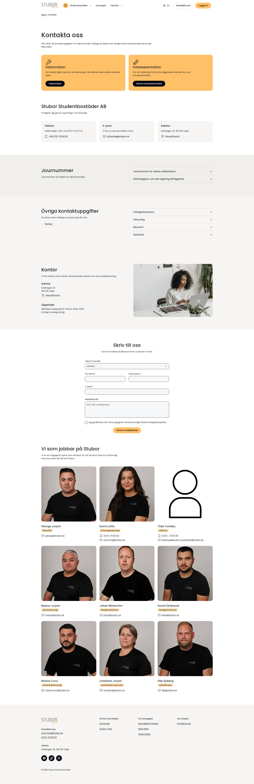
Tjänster (114, 5)
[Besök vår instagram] (59, 758)
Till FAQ (48, 224)
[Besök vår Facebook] (44, 758)
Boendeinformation (148, 723)
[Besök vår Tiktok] (52, 758)
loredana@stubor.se (114, 690)
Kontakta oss (183, 5)
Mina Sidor (143, 728)
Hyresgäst (101, 5)
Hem (43, 15)
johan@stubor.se (112, 615)
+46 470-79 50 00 (58, 136)
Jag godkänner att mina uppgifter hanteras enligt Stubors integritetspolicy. (127, 422)
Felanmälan (55, 83)
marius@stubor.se (54, 615)
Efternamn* (135, 373)
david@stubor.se (170, 615)
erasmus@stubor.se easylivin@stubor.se (182, 540)
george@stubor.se (55, 535)
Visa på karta (172, 136)
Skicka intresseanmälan (149, 83)
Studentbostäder (79, 5)
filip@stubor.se (169, 690)
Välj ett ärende (92, 361)
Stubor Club (105, 728)
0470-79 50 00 (111, 535)
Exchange (104, 723)
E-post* (89, 386)
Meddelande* (92, 399)
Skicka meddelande (127, 430)
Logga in (203, 5)
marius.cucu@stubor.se (57, 690)
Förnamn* (90, 373)
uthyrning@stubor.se (118, 136)
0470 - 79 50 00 (170, 535)
